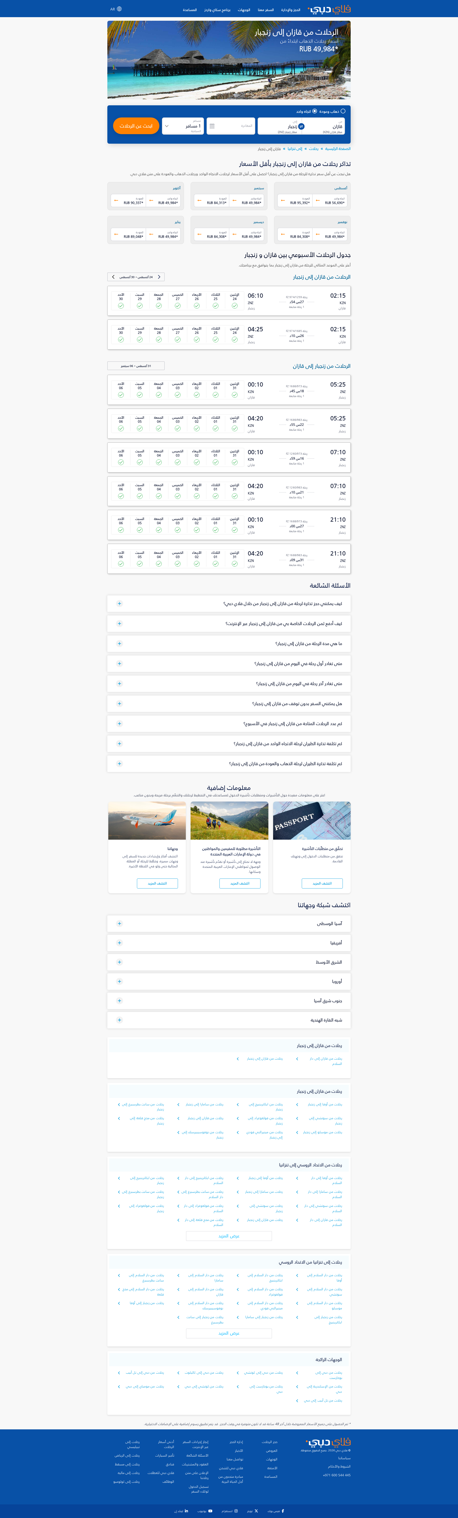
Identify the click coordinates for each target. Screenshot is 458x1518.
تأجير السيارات (164, 1455)
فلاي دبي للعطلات (161, 1473)
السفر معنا (266, 9)
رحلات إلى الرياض (127, 1455)
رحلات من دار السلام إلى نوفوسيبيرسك (205, 1305)
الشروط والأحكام (339, 1466)
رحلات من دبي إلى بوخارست (329, 1375)
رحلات (313, 148)
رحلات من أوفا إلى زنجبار (325, 1104)
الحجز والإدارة (290, 9)
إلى (295, 121)
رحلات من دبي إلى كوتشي (263, 1372)
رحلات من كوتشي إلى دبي (204, 1386)
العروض (271, 1450)
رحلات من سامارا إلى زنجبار (204, 1104)
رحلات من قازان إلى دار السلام (326, 1222)
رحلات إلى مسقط (127, 1464)
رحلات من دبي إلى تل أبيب (145, 1372)
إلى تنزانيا (295, 148)
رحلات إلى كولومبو (126, 1481)
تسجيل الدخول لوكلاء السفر (198, 1489)
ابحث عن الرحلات (136, 126)
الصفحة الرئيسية (338, 148)
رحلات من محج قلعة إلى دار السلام (204, 1222)
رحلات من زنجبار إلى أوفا (147, 1302)
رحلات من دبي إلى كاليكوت (204, 1372)
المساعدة (190, 9)
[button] (229, 603)
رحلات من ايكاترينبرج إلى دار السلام (204, 1180)
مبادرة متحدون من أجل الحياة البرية (231, 1479)
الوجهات (244, 9)
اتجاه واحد (303, 111)
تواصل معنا (235, 1459)
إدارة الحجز (236, 1442)
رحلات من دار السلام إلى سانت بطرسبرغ (146, 1278)
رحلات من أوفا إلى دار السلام (326, 1180)
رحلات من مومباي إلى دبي (145, 1386)
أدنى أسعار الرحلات (166, 1444)
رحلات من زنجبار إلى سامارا (264, 1317)
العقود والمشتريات (195, 1464)
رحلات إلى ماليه (129, 1473)
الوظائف (168, 1481)
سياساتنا (344, 1458)
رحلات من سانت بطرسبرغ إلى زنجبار (143, 1107)
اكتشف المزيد (322, 883)
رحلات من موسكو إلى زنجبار (322, 1132)
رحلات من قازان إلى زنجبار (265, 1058)
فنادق (170, 1464)
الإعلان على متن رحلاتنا (196, 1475)
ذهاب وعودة (329, 111)
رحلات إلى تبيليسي (132, 1444)
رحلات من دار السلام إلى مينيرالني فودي (265, 1305)
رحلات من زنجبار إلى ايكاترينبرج (328, 1320)
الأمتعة (272, 1468)
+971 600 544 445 (337, 1475)
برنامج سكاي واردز (217, 9)
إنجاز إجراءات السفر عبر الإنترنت (195, 1444)
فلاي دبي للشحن (231, 1468)
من (340, 121)
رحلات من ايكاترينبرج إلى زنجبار (266, 1107)
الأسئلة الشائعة (197, 1455)
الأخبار (239, 1450)
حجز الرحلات (269, 1442)
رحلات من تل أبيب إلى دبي (323, 1400)
